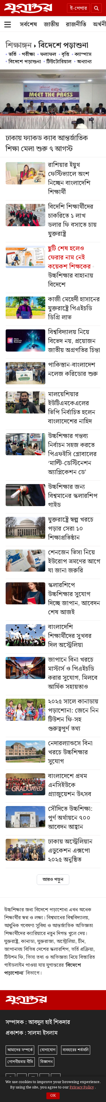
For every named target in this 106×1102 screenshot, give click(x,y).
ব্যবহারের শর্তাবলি (75, 1050)
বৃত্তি (65, 54)
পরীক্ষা (28, 54)
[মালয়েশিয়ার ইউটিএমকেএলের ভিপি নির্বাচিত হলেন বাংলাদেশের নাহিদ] (53, 409)
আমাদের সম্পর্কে (20, 1050)
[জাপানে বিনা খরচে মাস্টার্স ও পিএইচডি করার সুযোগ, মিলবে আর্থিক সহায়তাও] (53, 674)
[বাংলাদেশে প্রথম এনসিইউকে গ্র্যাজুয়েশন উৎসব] (53, 786)
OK (53, 1096)
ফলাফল (48, 54)
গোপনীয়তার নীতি (20, 1062)
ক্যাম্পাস (83, 54)
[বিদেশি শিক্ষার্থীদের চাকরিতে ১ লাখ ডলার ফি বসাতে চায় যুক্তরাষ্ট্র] (53, 221)
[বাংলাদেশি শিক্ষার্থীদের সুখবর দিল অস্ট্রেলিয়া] (53, 637)
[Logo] (28, 8)
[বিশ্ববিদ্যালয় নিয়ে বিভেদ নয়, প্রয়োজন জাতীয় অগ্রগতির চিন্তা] (53, 342)
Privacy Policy (82, 1087)
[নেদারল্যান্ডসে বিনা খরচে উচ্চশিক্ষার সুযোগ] (53, 753)
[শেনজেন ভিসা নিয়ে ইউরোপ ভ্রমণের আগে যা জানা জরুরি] (53, 562)
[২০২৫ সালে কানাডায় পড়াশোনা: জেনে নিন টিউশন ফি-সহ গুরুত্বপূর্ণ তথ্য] (53, 716)
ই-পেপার (78, 8)
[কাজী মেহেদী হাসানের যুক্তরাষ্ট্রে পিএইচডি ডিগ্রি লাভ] (53, 309)
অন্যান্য (84, 62)
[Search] (96, 8)
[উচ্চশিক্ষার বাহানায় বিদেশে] (53, 267)
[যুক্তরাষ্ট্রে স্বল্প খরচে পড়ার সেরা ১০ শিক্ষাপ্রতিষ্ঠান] (53, 529)
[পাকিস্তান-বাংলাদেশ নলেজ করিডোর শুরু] (53, 373)
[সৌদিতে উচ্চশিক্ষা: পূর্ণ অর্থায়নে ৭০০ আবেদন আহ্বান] (53, 819)
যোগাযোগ (47, 1050)
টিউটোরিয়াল (59, 62)
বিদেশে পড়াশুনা (24, 62)
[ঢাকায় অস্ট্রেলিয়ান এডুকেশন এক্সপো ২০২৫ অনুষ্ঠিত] (53, 851)
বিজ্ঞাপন (46, 1062)
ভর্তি (12, 54)
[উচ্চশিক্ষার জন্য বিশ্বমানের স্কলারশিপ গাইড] (53, 497)
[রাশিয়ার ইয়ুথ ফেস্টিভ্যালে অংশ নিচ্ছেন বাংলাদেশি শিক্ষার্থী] (53, 179)
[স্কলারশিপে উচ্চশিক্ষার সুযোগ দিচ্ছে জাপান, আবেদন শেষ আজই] (53, 599)
